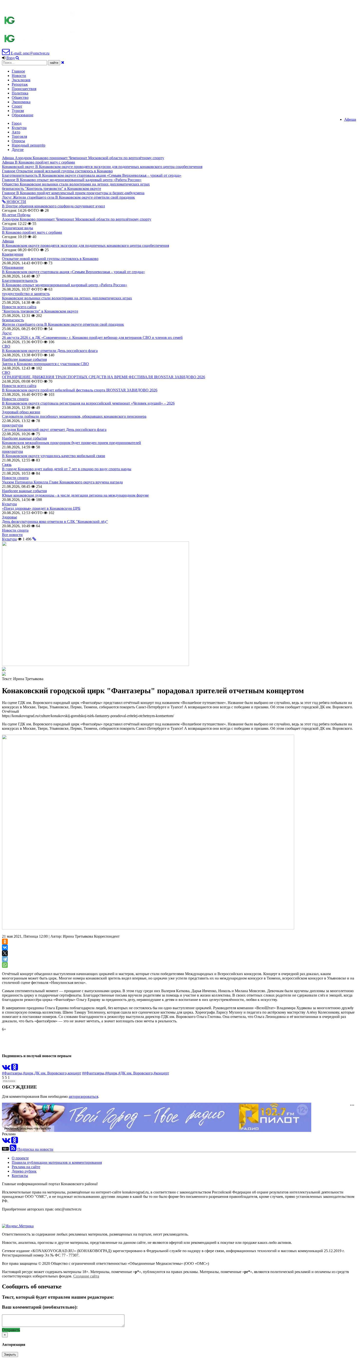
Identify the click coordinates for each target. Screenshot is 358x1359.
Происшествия (24, 89)
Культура (19, 128)
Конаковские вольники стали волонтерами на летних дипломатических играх (67, 298)
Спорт (17, 106)
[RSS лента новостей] (13, 1149)
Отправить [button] (11, 1330)
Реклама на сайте (26, 1167)
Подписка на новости (35, 1149)
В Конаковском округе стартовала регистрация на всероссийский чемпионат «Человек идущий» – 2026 (88, 403)
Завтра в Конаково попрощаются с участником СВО (45, 364)
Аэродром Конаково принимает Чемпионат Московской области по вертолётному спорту (76, 219)
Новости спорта (15, 399)
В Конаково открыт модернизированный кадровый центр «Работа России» (64, 285)
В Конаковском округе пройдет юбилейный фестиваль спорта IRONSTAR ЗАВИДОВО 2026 (79, 390)
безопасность (13, 320)
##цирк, (111, 1073)
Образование (22, 115)
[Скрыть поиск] (62, 62)
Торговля (19, 136)
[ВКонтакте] (5, 947)
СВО (6, 346)
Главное (18, 71)
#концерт (161, 1073)
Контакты (20, 1176)
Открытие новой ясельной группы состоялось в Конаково (50, 259)
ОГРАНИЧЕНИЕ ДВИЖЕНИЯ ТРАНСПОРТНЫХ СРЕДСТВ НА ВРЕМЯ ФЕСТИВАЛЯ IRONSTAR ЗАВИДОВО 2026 (103, 377)
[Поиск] (17, 58)
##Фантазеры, (93, 1073)
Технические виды (17, 228)
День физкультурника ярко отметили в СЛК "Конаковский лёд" (55, 521)
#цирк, (28, 1073)
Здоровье (9, 517)
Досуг (7, 333)
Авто (16, 132)
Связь (6, 464)
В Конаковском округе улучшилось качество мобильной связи (53, 456)
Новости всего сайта (19, 307)
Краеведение (12, 254)
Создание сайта (86, 1276)
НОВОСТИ (16, 202)
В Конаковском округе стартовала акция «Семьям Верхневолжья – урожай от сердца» (73, 272)
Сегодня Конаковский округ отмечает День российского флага (54, 429)
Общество (20, 97)
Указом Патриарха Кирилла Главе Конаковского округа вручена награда (62, 482)
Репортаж (20, 84)
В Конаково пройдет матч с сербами (32, 232)
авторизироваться (83, 1096)
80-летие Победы (16, 215)
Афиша (350, 119)
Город (16, 123)
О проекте (20, 1158)
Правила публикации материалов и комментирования (57, 1162)
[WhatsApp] (5, 965)
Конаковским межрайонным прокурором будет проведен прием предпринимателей (71, 443)
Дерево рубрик (24, 1171)
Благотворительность (20, 280)
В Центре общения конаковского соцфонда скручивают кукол (53, 206)
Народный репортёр (28, 145)
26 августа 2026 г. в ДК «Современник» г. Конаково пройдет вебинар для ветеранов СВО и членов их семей (92, 337)
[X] (5, 953)
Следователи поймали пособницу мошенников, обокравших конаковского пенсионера (74, 416)
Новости (19, 76)
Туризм (18, 111)
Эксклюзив (21, 80)
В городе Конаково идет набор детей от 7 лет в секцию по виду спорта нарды (66, 469)
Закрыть (10, 1354)
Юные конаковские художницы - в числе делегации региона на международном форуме (75, 495)
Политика (20, 93)
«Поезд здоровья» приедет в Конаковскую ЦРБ (41, 508)
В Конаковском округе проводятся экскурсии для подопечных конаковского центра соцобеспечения (85, 245)
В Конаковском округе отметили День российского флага (50, 351)
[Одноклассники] (5, 941)
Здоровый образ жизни (21, 412)
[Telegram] (5, 959)
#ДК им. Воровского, (136, 1073)
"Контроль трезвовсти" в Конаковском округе (40, 311)
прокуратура (12, 425)
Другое (18, 150)
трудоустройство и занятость (26, 294)
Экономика (21, 102)
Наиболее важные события (24, 359)
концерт (74, 1073)
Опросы (18, 141)
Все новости (12, 535)
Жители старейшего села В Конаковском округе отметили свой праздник (63, 324)
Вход (10, 58)
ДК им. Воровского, (51, 1073)
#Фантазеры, (12, 1073)
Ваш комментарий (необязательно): (40, 1307)
